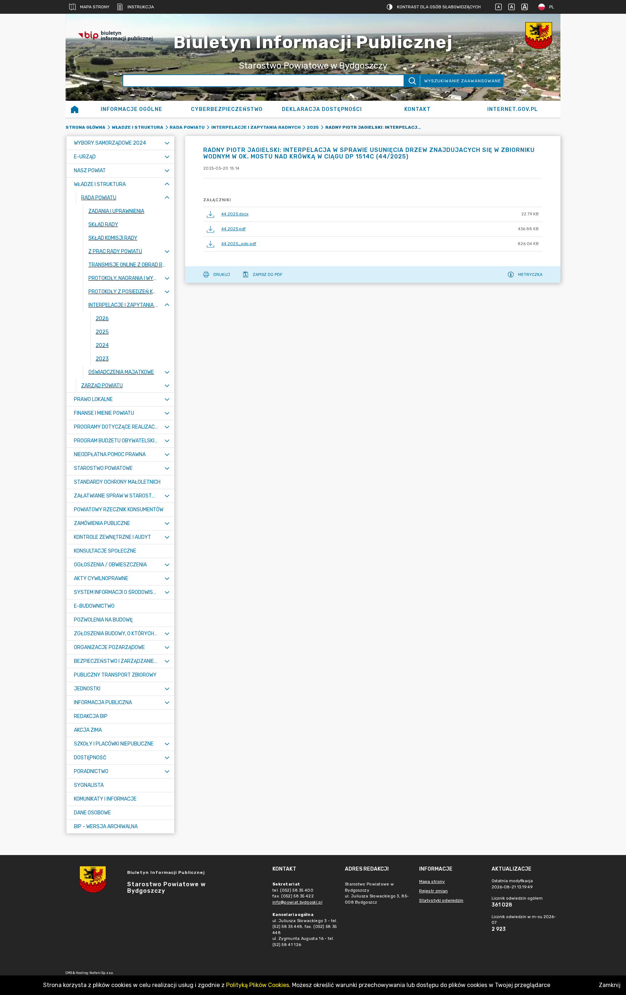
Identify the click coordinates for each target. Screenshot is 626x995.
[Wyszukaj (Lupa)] (412, 80)
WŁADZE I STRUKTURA (137, 127)
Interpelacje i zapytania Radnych (256, 127)
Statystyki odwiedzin (441, 900)
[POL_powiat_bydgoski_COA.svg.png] (538, 35)
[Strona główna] (75, 109)
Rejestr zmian (433, 890)
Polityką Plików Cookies (257, 985)
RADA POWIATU (187, 127)
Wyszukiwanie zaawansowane (462, 80)
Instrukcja (141, 6)
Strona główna (85, 127)
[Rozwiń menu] (167, 143)
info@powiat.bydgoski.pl (297, 902)
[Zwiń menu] (167, 184)
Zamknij (610, 985)
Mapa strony (94, 6)
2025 (313, 127)
